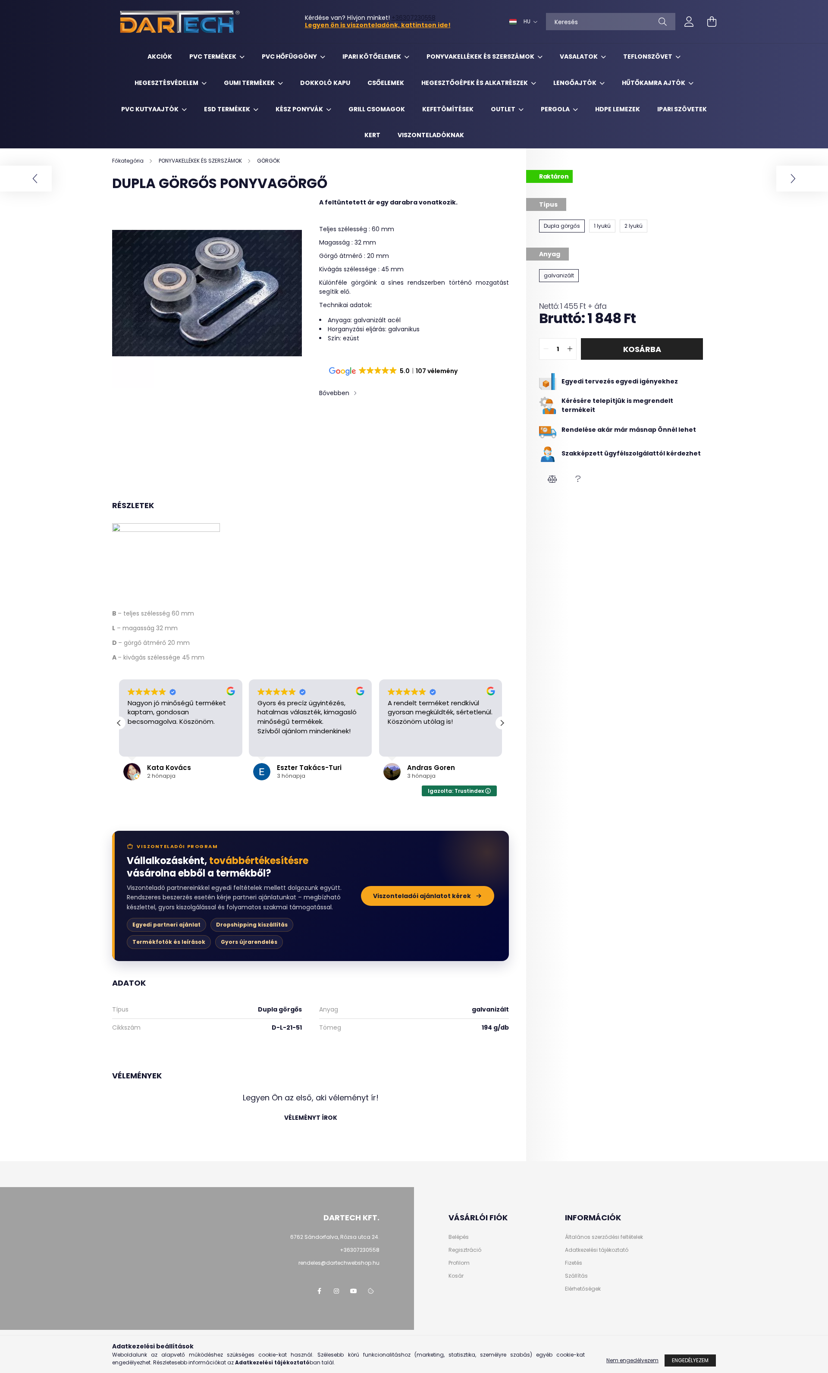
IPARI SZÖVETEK (682, 109)
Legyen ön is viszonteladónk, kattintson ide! (378, 25)
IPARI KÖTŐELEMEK (372, 56)
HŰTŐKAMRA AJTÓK (654, 83)
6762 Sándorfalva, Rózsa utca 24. (335, 1237)
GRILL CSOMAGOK (376, 109)
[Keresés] (663, 21)
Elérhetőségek (583, 1289)
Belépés (458, 1237)
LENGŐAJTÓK (575, 83)
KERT (372, 135)
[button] (552, 479)
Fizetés (573, 1263)
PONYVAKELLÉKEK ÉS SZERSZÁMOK (481, 56)
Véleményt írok (310, 1117)
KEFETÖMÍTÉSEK (448, 109)
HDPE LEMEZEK (617, 109)
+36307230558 (414, 17)
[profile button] (689, 21)
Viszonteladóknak (431, 135)
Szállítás (576, 1276)
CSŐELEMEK (385, 83)
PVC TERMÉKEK (213, 56)
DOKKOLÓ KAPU (325, 83)
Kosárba (642, 349)
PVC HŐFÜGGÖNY (290, 56)
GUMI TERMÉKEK (250, 83)
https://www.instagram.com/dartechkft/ (336, 1291)
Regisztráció (464, 1250)
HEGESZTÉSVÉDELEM (167, 83)
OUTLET (504, 109)
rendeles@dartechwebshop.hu (339, 1262)
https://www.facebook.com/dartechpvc (319, 1291)
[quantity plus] (569, 348)
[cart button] (711, 21)
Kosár (456, 1276)
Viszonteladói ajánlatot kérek (422, 896)
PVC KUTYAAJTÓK (150, 109)
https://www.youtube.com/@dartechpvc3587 (353, 1291)
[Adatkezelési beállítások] (371, 1291)
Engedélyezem (690, 1360)
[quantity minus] (545, 348)
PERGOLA (556, 109)
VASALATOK (579, 56)
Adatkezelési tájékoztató (596, 1250)
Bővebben (334, 393)
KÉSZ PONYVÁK (300, 109)
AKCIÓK (159, 56)
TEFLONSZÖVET (648, 56)
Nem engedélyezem (632, 1360)
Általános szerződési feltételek (604, 1237)
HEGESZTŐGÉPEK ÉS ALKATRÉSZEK (475, 83)
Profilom (459, 1263)
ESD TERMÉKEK (227, 109)
